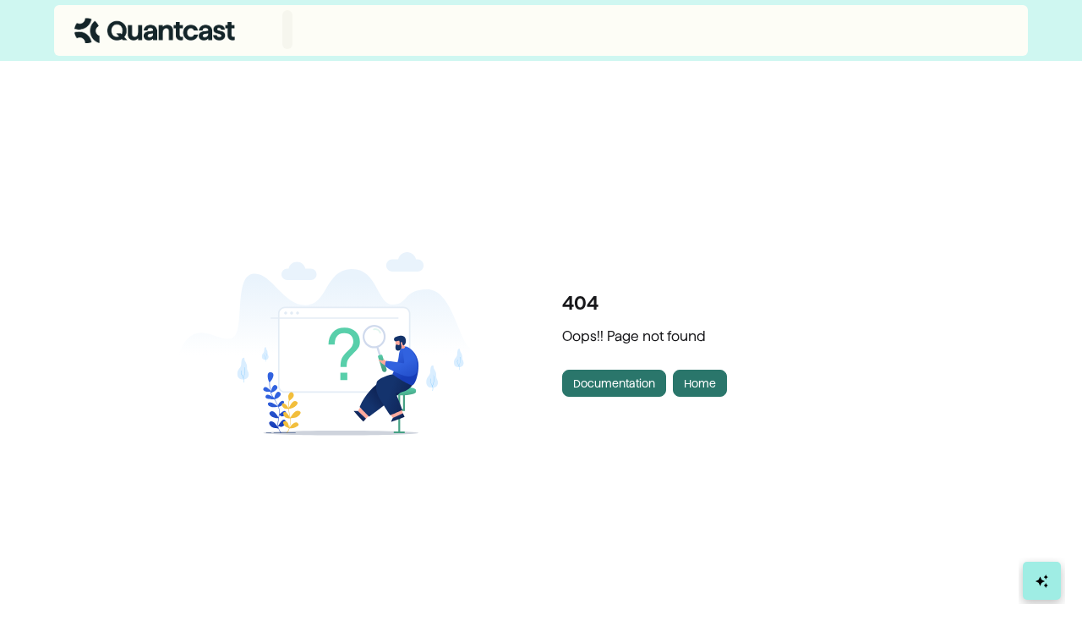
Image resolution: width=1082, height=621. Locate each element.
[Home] (154, 30)
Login (994, 30)
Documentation (614, 383)
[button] (1044, 579)
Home (700, 383)
